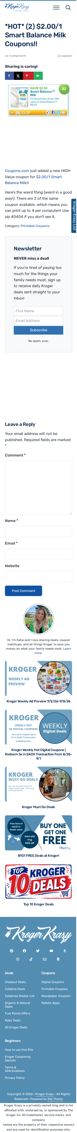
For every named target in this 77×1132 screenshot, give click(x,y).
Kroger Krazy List (72, 215)
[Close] (67, 538)
